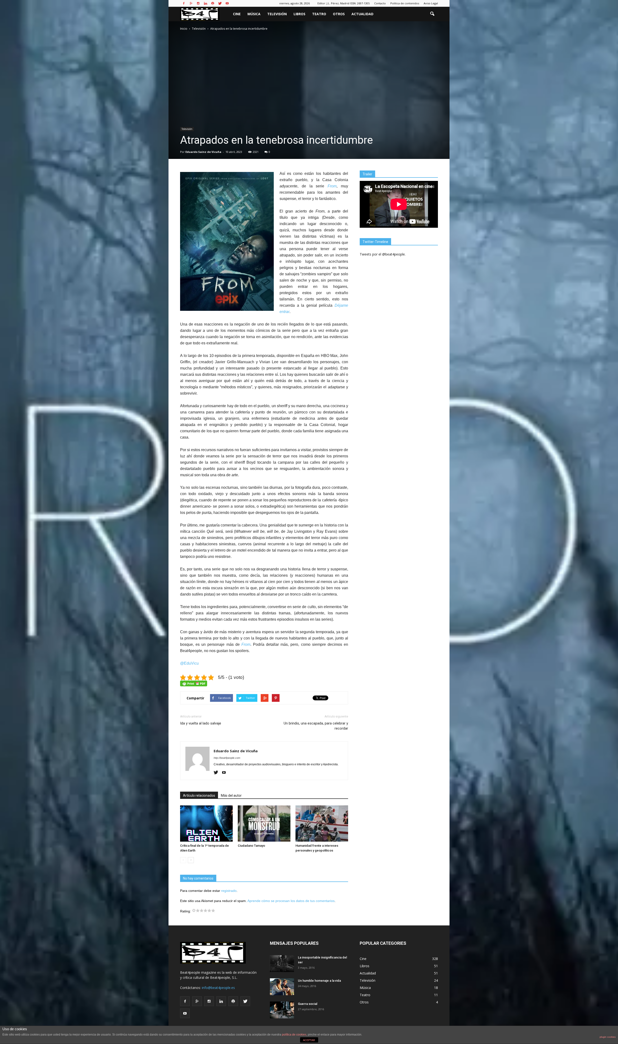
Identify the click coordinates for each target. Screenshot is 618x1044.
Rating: (186, 911)
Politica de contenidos (404, 3)
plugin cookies (608, 1037)
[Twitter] (220, 3)
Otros (339, 14)
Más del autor (231, 795)
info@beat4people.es (218, 987)
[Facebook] (183, 3)
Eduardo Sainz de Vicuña (203, 152)
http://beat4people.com (227, 757)
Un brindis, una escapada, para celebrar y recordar (316, 726)
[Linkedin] (205, 3)
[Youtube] (227, 3)
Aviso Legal (431, 3)
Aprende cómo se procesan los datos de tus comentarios (291, 901)
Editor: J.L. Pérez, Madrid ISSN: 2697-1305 (343, 3)
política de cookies (294, 1034)
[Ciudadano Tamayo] (264, 823)
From (332, 186)
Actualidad (362, 14)
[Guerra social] (282, 1009)
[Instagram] (198, 3)
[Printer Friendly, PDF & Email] (193, 683)
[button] (432, 14)
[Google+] (191, 3)
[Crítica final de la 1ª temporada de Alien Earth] (206, 823)
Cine (237, 14)
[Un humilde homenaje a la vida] (282, 986)
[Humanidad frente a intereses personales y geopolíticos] (321, 823)
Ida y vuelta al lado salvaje (200, 723)
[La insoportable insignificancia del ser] (282, 963)
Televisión (277, 14)
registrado (229, 891)
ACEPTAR (309, 1040)
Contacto (380, 3)
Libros (299, 14)
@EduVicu (189, 663)
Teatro (319, 14)
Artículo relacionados (199, 795)
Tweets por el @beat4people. (383, 254)
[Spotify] (212, 3)
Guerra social (307, 1004)
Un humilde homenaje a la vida (319, 980)
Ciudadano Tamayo (251, 845)
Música (253, 14)
